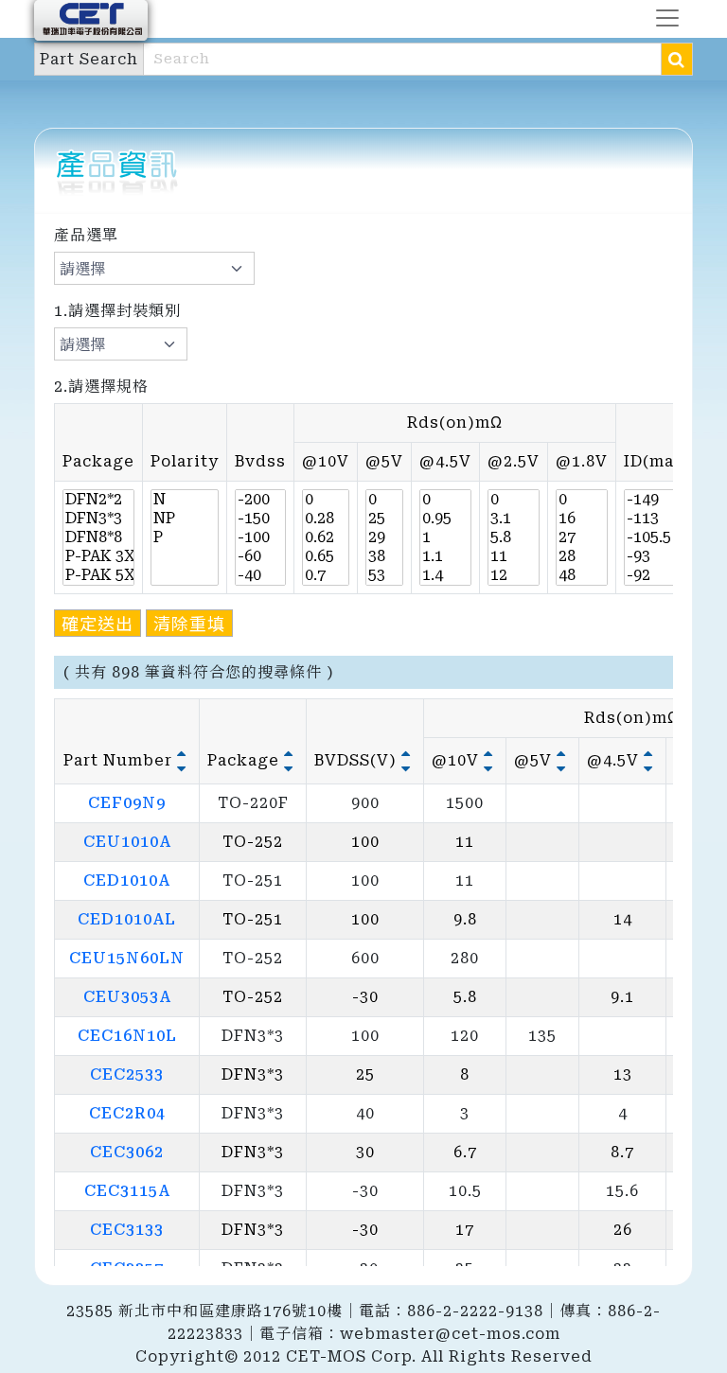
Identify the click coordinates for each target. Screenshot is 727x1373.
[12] (513, 575)
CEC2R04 (127, 1113)
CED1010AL (127, 919)
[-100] (260, 537)
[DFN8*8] (98, 537)
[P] (184, 537)
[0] (325, 499)
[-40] (260, 575)
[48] (582, 575)
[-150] (260, 518)
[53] (384, 575)
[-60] (260, 556)
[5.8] (513, 537)
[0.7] (325, 575)
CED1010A (126, 880)
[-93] (658, 556)
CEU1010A (127, 842)
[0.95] (445, 518)
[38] (384, 556)
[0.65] (325, 556)
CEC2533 (127, 1074)
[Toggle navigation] (667, 18)
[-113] (658, 518)
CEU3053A (127, 997)
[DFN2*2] (98, 499)
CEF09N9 (127, 803)
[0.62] (325, 537)
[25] (384, 518)
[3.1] (513, 518)
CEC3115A (127, 1191)
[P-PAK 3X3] (98, 556)
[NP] (184, 518)
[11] (513, 556)
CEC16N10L (127, 1036)
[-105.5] (658, 537)
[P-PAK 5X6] (98, 575)
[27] (582, 537)
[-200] (260, 499)
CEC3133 (127, 1230)
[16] (582, 518)
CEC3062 (127, 1152)
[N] (184, 499)
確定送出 (97, 622)
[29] (384, 537)
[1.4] (445, 575)
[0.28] (325, 518)
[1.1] (445, 556)
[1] (445, 537)
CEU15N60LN (127, 958)
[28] (582, 556)
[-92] (658, 575)
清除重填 (189, 622)
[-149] (658, 499)
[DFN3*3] (98, 518)
